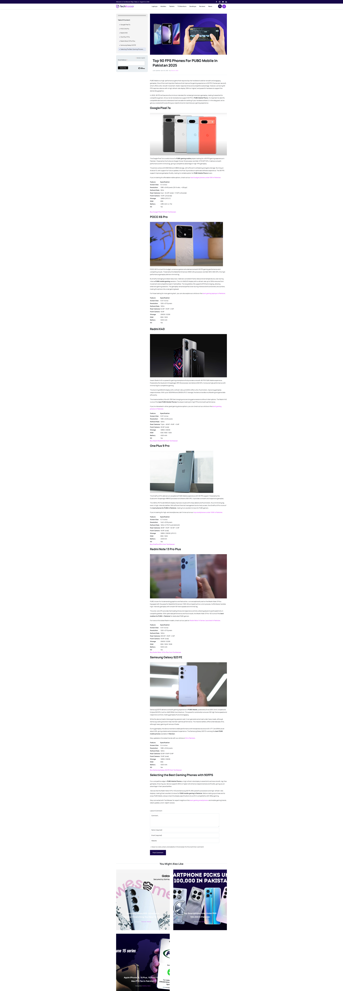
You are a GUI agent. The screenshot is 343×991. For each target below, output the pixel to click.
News (149, 986)
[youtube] (223, 2)
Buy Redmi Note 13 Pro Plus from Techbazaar (165, 652)
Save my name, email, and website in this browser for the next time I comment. (178, 847)
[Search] (220, 6)
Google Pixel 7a (125, 24)
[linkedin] (226, 2)
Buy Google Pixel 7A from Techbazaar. (163, 212)
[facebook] (216, 2)
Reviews (143, 921)
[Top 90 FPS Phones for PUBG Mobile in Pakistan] (188, 14)
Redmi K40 (124, 33)
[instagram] (219, 2)
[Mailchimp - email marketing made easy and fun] (141, 69)
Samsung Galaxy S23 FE (128, 45)
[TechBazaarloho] (125, 5)
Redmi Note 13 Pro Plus (127, 41)
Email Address (122, 60)
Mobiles (149, 921)
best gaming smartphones (198, 800)
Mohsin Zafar (174, 70)
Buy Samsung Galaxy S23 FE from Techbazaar (166, 770)
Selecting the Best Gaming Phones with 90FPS (133, 49)
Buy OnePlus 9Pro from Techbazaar (162, 544)
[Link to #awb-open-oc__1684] (224, 6)
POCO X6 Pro (124, 28)
